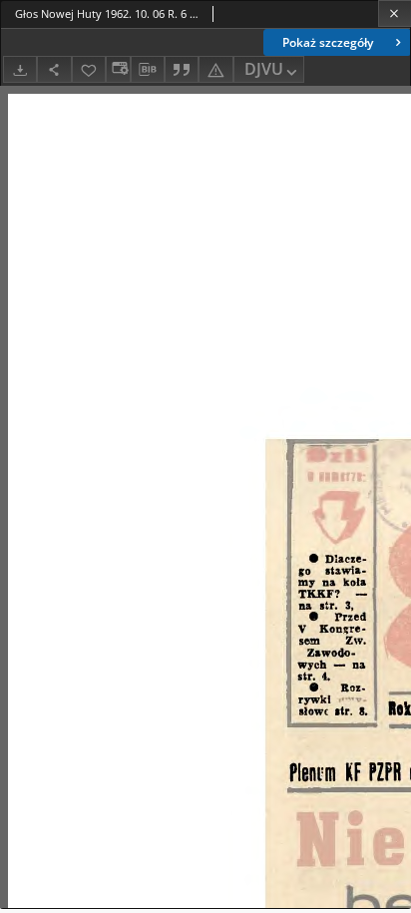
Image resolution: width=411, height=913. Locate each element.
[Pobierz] (20, 69)
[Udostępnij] (54, 69)
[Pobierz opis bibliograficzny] (148, 70)
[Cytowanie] (182, 69)
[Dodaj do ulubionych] (89, 69)
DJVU (263, 69)
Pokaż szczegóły (327, 42)
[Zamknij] (394, 13)
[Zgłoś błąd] (215, 69)
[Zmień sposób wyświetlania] (118, 69)
